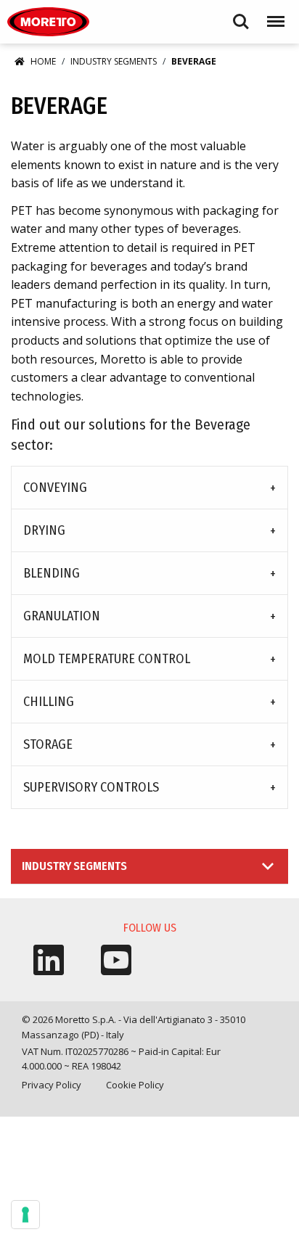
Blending (51, 573)
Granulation (61, 616)
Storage (48, 744)
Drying (44, 530)
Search (241, 15)
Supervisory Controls (91, 787)
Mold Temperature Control (106, 659)
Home (43, 61)
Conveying (55, 488)
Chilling (48, 702)
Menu (273, 15)
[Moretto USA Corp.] (48, 22)
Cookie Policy (135, 1084)
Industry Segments (113, 61)
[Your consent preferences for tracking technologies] (25, 1214)
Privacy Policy (51, 1084)
